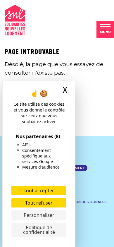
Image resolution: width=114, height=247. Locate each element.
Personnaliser (39, 215)
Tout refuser (39, 203)
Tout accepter (39, 190)
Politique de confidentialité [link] (39, 229)
